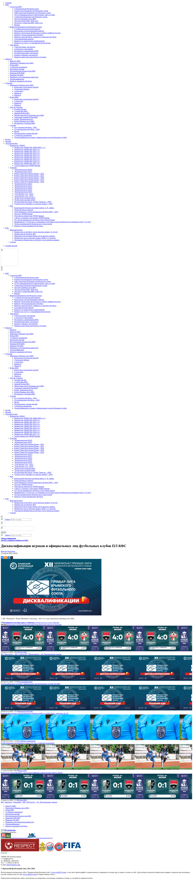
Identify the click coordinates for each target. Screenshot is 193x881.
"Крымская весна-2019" (23, 190)
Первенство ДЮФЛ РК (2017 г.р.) (27, 164)
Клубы (7, 139)
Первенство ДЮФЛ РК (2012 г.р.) (27, 153)
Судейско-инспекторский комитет (27, 29)
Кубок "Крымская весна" (23, 119)
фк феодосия (41, 625)
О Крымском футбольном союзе (26, 9)
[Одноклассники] (5, 557)
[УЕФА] (58, 851)
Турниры (8, 83)
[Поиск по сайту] (2, 517)
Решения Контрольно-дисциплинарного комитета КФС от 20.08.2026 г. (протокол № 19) (34, 713)
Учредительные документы (24, 47)
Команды (17, 93)
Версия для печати (8, 551)
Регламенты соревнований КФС (26, 51)
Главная (8, 3)
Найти (7, 519)
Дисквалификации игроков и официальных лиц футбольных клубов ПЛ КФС (31, 684)
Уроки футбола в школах (23, 210)
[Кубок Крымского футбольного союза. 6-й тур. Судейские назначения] (23, 739)
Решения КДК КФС (17, 73)
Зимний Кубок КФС (22, 113)
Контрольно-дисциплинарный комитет (29, 31)
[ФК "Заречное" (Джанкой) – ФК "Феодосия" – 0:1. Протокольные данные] (23, 798)
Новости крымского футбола (21, 81)
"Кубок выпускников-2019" (24, 198)
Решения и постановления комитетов (24, 77)
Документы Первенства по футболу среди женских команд (36, 240)
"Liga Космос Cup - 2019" (24, 196)
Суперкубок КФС (21, 111)
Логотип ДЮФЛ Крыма (23, 214)
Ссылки (13, 125)
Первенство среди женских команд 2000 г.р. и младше (35, 238)
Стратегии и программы (23, 49)
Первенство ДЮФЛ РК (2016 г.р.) (27, 162)
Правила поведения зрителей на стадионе (30, 57)
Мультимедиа (10, 830)
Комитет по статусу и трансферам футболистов (32, 43)
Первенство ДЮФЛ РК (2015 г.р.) (27, 159)
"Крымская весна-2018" (23, 192)
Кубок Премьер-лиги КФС (24, 121)
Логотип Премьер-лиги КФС (25, 19)
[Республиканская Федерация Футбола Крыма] (42, 851)
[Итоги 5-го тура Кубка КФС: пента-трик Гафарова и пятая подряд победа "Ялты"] (23, 769)
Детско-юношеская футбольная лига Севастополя (33, 224)
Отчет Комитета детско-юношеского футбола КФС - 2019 (36, 212)
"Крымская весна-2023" (23, 172)
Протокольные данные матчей (25, 133)
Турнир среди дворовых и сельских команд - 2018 (33, 204)
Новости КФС (15, 61)
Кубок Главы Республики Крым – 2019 (29, 180)
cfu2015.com (5, 540)
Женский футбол (16, 230)
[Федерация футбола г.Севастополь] (49, 851)
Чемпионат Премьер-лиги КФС (22, 63)
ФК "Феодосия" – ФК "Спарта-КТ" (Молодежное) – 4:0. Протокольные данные (31, 654)
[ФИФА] (72, 851)
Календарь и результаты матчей (26, 87)
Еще (11, 206)
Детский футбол (11, 143)
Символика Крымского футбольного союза (30, 17)
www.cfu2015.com (58, 872)
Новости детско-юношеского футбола (28, 226)
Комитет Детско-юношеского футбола (28, 35)
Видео (16, 131)
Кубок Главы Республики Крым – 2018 (29, 182)
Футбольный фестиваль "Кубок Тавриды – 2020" (33, 202)
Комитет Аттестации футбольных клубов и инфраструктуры (37, 33)
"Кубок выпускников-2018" (24, 200)
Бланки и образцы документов (26, 55)
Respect (17, 25)
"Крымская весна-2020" (23, 188)
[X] (11, 557)
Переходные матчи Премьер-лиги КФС (29, 115)
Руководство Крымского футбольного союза (31, 11)
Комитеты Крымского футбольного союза (26, 27)
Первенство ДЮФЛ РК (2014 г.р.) (27, 157)
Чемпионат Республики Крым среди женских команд (34, 236)
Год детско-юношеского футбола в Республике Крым (34, 220)
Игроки (8, 141)
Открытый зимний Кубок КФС (26, 117)
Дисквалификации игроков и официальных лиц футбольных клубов (40, 137)
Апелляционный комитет (24, 39)
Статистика (18, 91)
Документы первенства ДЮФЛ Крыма (29, 216)
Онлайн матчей (20, 109)
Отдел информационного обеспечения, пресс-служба (34, 15)
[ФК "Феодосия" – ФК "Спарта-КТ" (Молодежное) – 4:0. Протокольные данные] (23, 650)
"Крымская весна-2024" (23, 170)
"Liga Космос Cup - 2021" (24, 194)
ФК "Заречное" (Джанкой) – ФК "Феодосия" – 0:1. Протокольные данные (29, 802)
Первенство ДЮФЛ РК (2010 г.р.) (27, 149)
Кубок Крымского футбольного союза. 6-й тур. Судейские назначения (27, 743)
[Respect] (20, 851)
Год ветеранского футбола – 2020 (27, 129)
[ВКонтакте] (2, 557)
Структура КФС (16, 7)
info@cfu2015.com (13, 865)
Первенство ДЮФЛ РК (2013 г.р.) (27, 155)
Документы (14, 45)
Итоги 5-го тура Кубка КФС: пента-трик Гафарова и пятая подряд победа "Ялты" (32, 773)
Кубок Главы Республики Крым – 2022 (29, 174)
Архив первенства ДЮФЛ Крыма (27, 166)
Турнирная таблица (21, 89)
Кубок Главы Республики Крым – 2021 (29, 176)
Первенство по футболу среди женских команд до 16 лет (36, 232)
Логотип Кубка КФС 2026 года (26, 21)
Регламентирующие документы (26, 53)
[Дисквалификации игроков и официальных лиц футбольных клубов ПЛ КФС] (23, 680)
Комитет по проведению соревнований (29, 41)
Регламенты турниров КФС (24, 123)
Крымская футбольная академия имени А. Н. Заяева (34, 208)
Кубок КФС (14, 65)
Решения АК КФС (17, 75)
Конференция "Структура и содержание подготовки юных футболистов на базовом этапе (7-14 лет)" (52, 222)
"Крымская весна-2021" (23, 186)
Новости (8, 59)
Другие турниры (16, 107)
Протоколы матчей (17, 69)
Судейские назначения (18, 67)
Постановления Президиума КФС (23, 71)
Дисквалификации (17, 79)
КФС (7, 5)
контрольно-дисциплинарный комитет (21, 625)
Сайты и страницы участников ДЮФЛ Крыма (32, 218)
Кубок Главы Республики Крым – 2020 (29, 178)
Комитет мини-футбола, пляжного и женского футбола (35, 37)
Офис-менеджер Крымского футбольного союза (32, 13)
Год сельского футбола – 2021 (25, 127)
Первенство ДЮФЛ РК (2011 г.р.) (27, 151)
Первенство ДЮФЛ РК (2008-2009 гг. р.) (29, 147)
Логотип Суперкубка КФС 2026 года (28, 23)
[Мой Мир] (8, 557)
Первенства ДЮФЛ (17, 145)
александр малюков (54, 625)
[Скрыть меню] (2, 532)
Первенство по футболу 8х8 (25, 234)
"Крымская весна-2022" (23, 184)
